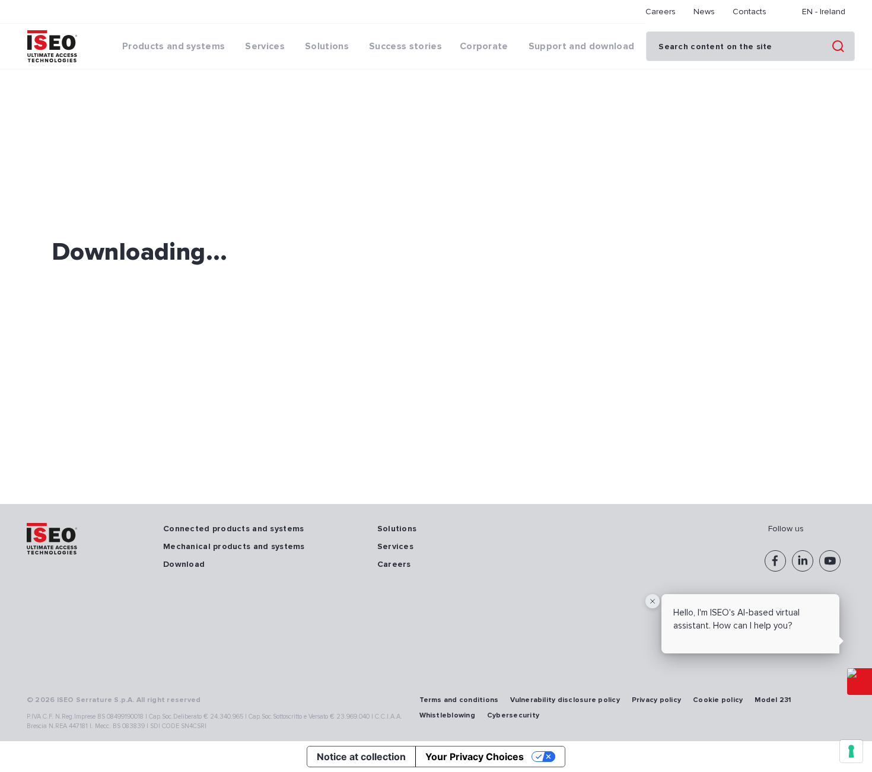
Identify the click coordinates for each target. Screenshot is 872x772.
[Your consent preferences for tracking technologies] (851, 751)
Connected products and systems (233, 529)
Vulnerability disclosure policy (564, 700)
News (704, 12)
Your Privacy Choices (474, 757)
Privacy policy (656, 700)
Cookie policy (718, 700)
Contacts (749, 12)
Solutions (397, 529)
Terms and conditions (459, 700)
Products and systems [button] (173, 46)
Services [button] (265, 46)
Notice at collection (361, 757)
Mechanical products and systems (234, 546)
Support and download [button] (581, 46)
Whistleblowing (447, 715)
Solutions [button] (327, 46)
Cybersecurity (513, 715)
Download (184, 564)
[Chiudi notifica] (652, 601)
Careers (660, 12)
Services (395, 546)
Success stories (405, 46)
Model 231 (773, 700)
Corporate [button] (484, 46)
